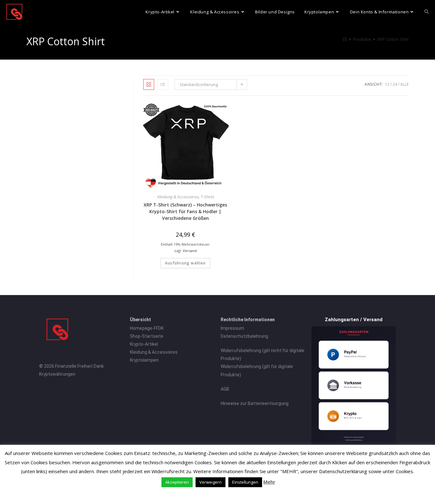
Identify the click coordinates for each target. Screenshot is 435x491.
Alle (404, 84)
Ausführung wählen (185, 263)
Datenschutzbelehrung (244, 336)
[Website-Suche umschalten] (426, 12)
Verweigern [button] (210, 482)
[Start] (345, 39)
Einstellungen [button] (245, 482)
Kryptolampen (144, 360)
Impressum (232, 328)
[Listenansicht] (162, 84)
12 (387, 84)
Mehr (269, 482)
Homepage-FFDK (147, 328)
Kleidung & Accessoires (177, 196)
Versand (190, 250)
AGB (225, 389)
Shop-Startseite (146, 336)
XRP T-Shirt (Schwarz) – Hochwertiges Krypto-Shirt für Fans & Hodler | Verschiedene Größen (185, 211)
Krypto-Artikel (144, 344)
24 (395, 84)
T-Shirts (207, 196)
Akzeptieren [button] (177, 482)
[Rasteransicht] (148, 84)
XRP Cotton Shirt (393, 39)
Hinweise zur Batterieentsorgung (255, 403)
